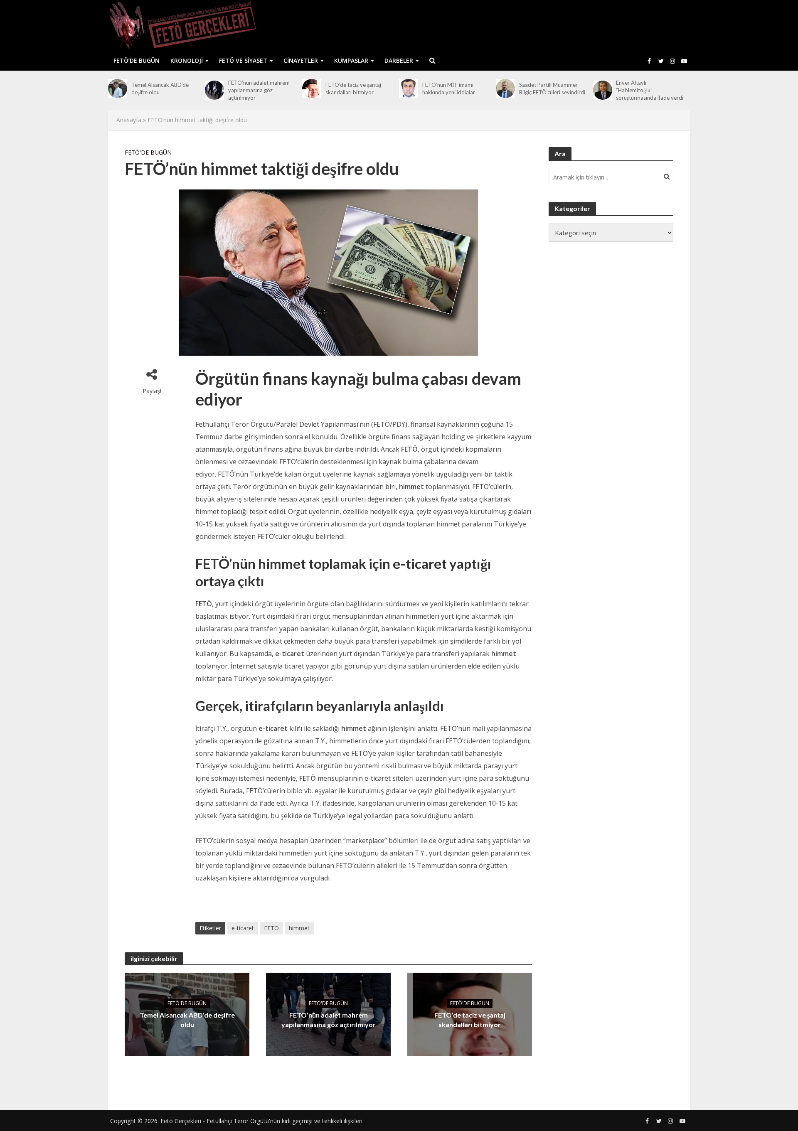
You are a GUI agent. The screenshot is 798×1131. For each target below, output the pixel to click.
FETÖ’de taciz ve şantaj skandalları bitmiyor (353, 88)
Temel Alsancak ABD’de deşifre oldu (160, 88)
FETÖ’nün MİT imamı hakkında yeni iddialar (448, 88)
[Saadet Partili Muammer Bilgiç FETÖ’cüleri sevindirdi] (505, 88)
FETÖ (271, 928)
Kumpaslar (351, 60)
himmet (299, 928)
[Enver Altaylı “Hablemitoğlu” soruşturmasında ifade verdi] (602, 90)
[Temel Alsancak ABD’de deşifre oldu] (117, 88)
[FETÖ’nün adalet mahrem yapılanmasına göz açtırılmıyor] (214, 90)
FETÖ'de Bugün (148, 152)
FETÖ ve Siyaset (243, 60)
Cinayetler (300, 60)
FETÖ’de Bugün (136, 60)
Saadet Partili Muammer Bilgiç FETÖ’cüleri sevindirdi (552, 88)
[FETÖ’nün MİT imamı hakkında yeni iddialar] (408, 88)
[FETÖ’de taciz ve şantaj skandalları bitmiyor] (311, 88)
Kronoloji (186, 60)
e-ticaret (243, 928)
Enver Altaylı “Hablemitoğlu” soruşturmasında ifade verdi (649, 90)
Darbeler (398, 60)
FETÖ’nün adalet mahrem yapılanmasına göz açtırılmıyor (259, 90)
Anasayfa (128, 120)
